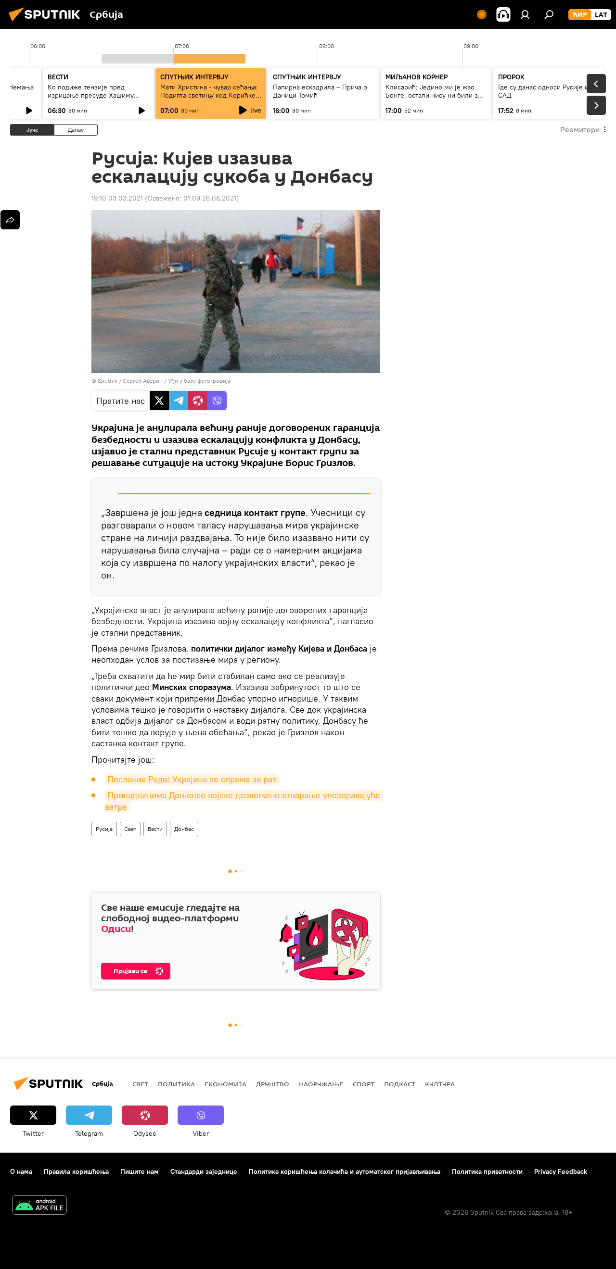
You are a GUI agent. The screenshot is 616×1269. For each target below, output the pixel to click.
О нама (21, 1171)
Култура (440, 1084)
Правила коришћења (76, 1171)
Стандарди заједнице (203, 1171)
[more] (10, 219)
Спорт (363, 1084)
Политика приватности (487, 1171)
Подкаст (399, 1084)
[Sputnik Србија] (47, 22)
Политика (176, 1084)
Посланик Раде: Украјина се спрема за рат (191, 779)
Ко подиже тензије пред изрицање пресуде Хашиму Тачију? (91, 95)
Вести (155, 828)
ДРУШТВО (272, 1084)
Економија (225, 1084)
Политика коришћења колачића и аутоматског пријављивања (344, 1171)
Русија (104, 828)
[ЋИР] (579, 15)
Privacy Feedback (560, 1171)
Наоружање (321, 1084)
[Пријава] (525, 14)
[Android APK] (39, 1206)
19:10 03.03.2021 (117, 198)
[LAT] (601, 15)
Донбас (184, 828)
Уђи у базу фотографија (199, 380)
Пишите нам (139, 1171)
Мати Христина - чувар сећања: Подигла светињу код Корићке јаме (209, 95)
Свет (130, 828)
